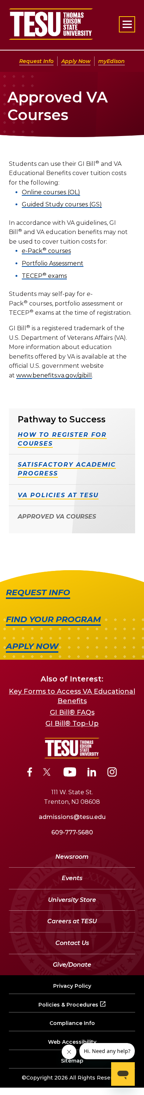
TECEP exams (44, 275)
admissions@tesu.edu (72, 816)
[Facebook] (29, 773)
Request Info (36, 61)
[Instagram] (112, 773)
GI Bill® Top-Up (72, 723)
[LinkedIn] (92, 773)
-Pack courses (46, 250)
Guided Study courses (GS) (62, 204)
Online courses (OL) (51, 192)
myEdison (111, 61)
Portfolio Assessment (52, 263)
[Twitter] (47, 773)
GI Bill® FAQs (72, 712)
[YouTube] (70, 773)
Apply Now (75, 61)
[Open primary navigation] (127, 24)
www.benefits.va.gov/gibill (54, 375)
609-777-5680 (72, 832)
